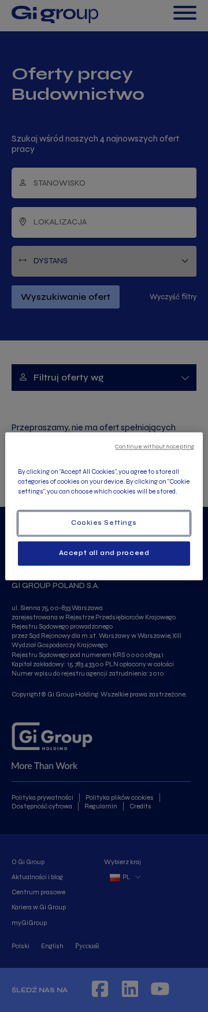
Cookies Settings (104, 522)
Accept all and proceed (104, 553)
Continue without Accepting (154, 446)
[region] (104, 506)
